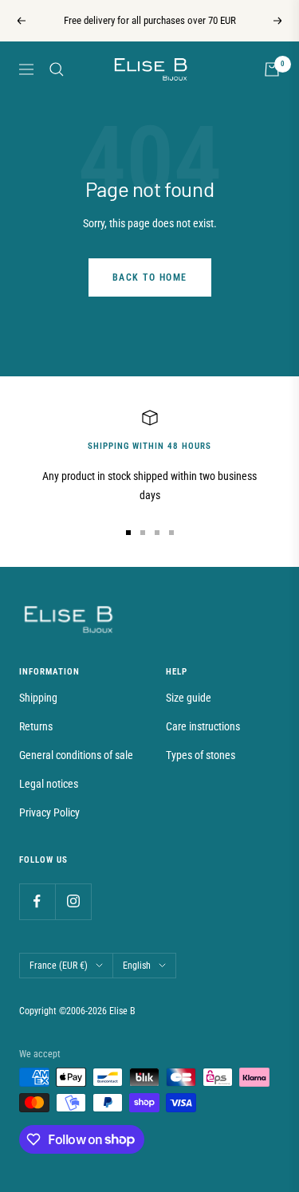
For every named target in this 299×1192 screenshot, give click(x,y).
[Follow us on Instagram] (73, 901)
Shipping (38, 697)
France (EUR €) (59, 965)
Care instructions (203, 726)
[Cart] (272, 69)
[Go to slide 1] (128, 532)
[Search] (56, 69)
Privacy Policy (49, 812)
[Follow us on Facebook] (37, 901)
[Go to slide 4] (171, 532)
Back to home (149, 277)
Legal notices (48, 783)
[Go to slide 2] (142, 532)
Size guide (188, 697)
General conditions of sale (76, 755)
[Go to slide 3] (157, 532)
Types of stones (200, 755)
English (137, 965)
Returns (36, 726)
